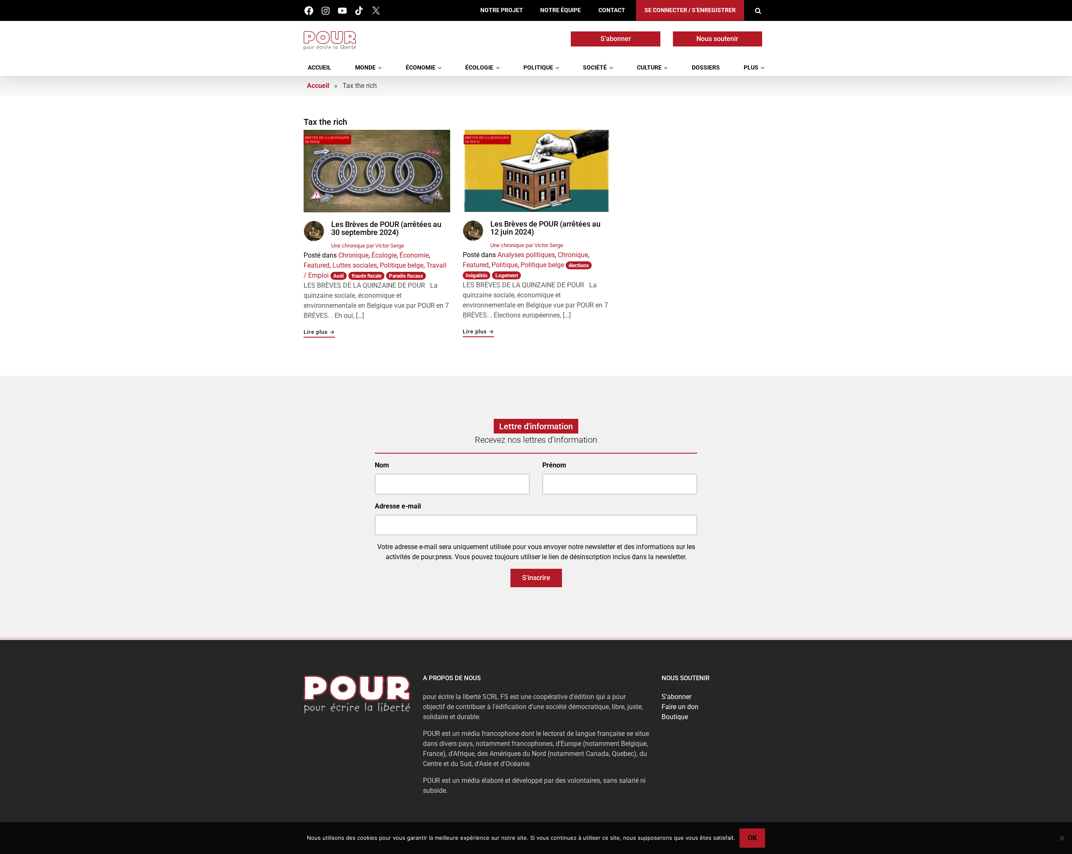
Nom (382, 465)
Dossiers (706, 67)
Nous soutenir (717, 39)
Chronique (353, 255)
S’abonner (615, 39)
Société (595, 67)
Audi (338, 276)
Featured (317, 265)
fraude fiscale (366, 276)
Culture (649, 67)
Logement (506, 276)
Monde (365, 67)
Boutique (675, 717)
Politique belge (401, 265)
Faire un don (680, 707)
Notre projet (501, 10)
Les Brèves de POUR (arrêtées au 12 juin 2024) (545, 228)
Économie (421, 67)
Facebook (309, 10)
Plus (751, 67)
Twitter (376, 10)
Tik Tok (359, 10)
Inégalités (476, 276)
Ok (752, 838)
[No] (1061, 838)
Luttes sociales (354, 265)
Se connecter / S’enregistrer (690, 10)
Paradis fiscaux (406, 276)
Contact (611, 10)
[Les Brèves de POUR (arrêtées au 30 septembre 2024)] (377, 171)
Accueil (319, 67)
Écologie (479, 67)
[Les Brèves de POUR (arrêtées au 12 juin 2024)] (536, 171)
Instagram (325, 10)
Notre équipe (560, 10)
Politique (538, 67)
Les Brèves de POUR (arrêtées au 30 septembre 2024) (386, 228)
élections (579, 265)
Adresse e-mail (398, 506)
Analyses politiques (526, 255)
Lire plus (319, 332)
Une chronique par (367, 246)
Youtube (342, 10)
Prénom (554, 465)
